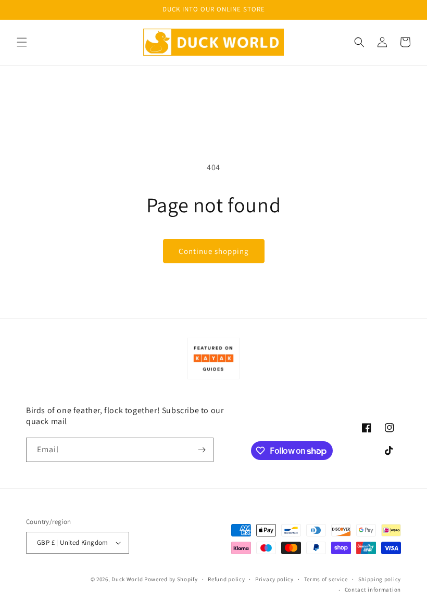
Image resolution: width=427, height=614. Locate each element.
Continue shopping (214, 251)
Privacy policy (274, 579)
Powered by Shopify (171, 579)
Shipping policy (379, 579)
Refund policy (226, 579)
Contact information (373, 589)
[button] (21, 42)
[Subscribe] (201, 450)
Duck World (127, 579)
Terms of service (326, 579)
